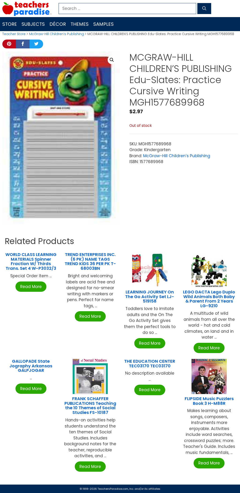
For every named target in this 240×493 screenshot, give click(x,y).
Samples (103, 24)
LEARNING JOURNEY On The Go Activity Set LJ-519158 (149, 296)
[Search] (204, 8)
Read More (31, 286)
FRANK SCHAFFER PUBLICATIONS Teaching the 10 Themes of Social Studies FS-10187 (90, 405)
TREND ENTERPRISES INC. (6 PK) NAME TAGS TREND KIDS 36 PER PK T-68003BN (90, 261)
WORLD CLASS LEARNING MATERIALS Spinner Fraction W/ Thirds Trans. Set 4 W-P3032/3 (30, 261)
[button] (112, 60)
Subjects (33, 24)
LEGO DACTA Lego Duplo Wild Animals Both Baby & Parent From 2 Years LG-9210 (209, 299)
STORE (9, 24)
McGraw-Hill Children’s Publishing (56, 34)
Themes (80, 24)
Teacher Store (14, 34)
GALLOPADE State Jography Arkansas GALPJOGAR (30, 365)
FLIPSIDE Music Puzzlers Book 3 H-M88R (209, 401)
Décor (57, 24)
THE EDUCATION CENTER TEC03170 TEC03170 (149, 363)
